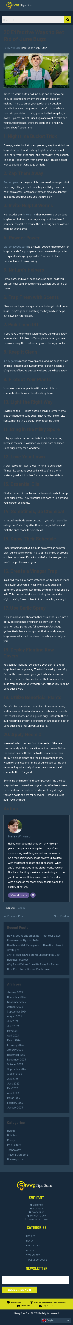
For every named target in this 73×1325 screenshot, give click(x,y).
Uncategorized (15, 1159)
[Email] (33, 895)
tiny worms (29, 214)
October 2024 (15, 1006)
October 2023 (15, 1064)
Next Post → (61, 916)
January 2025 (15, 992)
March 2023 (14, 1097)
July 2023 (12, 1078)
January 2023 (15, 1107)
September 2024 (17, 1011)
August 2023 (14, 1073)
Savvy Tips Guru (22, 1313)
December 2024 (16, 997)
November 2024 (16, 1001)
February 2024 (15, 1045)
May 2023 (12, 1088)
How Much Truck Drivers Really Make (28, 969)
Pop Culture (14, 1144)
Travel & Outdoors (17, 1154)
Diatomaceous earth (16, 246)
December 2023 (16, 1054)
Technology (14, 1149)
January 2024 (15, 1049)
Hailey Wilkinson (20, 836)
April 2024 (13, 1035)
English (50, 1320)
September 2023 (17, 1069)
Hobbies (21, 907)
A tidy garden (11, 360)
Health (11, 1130)
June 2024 (13, 1025)
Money (11, 1140)
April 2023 (13, 1093)
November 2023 (16, 1059)
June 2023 (13, 1083)
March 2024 (14, 1040)
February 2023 (15, 1102)
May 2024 (12, 1030)
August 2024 (14, 1016)
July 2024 (12, 1021)
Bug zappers (11, 182)
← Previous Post (14, 916)
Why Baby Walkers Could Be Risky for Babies (33, 964)
